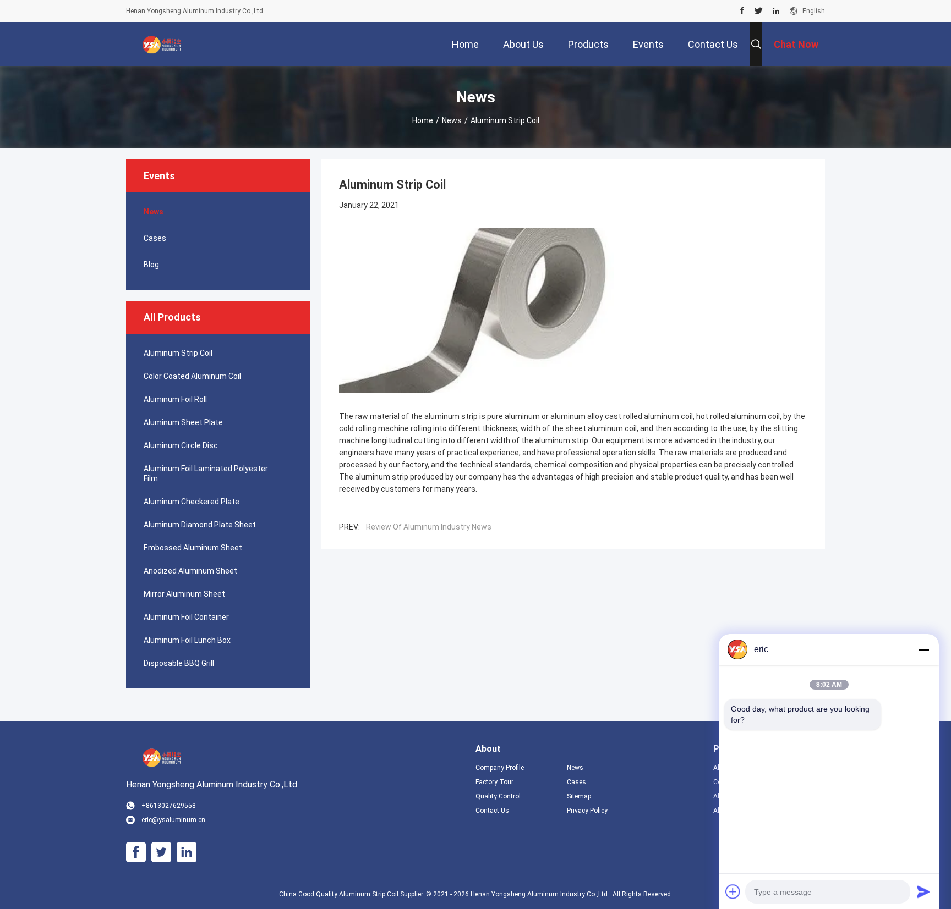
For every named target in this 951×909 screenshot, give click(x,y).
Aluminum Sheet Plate (183, 422)
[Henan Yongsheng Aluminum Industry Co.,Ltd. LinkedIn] (776, 11)
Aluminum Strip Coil (178, 353)
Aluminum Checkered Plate (191, 501)
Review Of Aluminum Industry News (428, 526)
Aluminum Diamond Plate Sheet (200, 524)
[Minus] (923, 649)
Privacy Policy (587, 810)
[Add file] (733, 891)
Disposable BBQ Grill (179, 663)
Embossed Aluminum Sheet (193, 547)
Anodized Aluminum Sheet (190, 570)
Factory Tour (494, 782)
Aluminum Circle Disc (181, 445)
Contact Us (492, 810)
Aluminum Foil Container (186, 617)
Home (422, 120)
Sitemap (579, 796)
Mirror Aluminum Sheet (184, 594)
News (452, 120)
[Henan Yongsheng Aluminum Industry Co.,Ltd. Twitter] (759, 11)
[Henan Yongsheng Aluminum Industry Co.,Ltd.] (162, 44)
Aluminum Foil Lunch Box (187, 640)
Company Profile (500, 768)
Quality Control (498, 796)
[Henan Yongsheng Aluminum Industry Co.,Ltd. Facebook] (742, 11)
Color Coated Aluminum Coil (192, 376)
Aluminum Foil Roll (175, 399)
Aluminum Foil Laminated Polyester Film (206, 473)
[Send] (923, 891)
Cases (155, 238)
